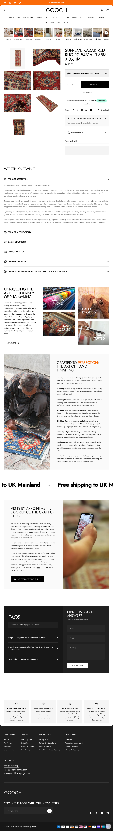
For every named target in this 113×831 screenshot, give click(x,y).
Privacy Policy (44, 740)
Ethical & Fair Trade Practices (49, 750)
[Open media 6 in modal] (46, 103)
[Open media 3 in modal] (17, 80)
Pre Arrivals (8, 743)
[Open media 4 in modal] (46, 80)
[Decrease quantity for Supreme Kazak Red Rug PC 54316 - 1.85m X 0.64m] (67, 84)
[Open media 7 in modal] (17, 125)
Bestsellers (7, 746)
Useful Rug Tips (26, 740)
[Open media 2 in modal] (46, 58)
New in (6, 740)
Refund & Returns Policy (47, 743)
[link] (13, 343)
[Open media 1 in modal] (17, 58)
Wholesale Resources (72, 750)
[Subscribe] (49, 811)
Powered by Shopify (29, 826)
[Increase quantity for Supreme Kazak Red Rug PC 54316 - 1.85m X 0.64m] (77, 84)
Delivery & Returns (27, 746)
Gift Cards (68, 740)
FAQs (23, 625)
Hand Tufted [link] (99, 337)
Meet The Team (26, 750)
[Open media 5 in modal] (17, 103)
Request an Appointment (74, 743)
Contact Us (24, 743)
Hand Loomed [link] (64, 328)
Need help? (105, 110)
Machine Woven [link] (59, 302)
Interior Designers (71, 746)
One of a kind (9, 750)
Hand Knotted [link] (89, 311)
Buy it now (87, 93)
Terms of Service (45, 746)
